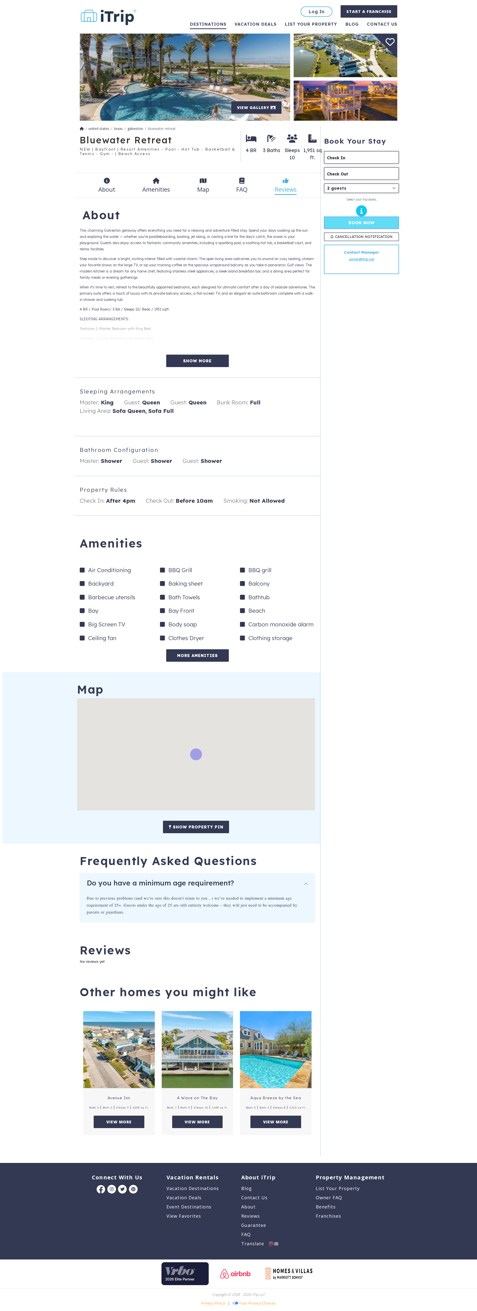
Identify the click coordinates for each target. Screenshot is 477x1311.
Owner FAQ (329, 1198)
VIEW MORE (119, 1122)
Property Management (350, 1177)
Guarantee (253, 1225)
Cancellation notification (364, 236)
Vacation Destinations (192, 1188)
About (248, 1207)
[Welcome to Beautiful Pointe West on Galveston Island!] (345, 55)
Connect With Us (117, 1177)
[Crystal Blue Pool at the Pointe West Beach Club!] (185, 76)
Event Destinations (188, 1207)
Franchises (328, 1216)
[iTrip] (108, 16)
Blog (352, 24)
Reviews (250, 1216)
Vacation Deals (256, 24)
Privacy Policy (213, 1303)
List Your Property (311, 24)
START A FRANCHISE (369, 11)
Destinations (208, 24)
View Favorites (183, 1216)
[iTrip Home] (82, 128)
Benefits (326, 1207)
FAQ (246, 1234)
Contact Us (254, 1198)
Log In (316, 11)
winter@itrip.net (361, 259)
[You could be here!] (345, 100)
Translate (255, 1244)
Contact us (382, 24)
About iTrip (258, 1177)
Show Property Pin (197, 826)
